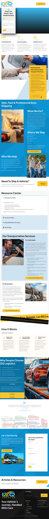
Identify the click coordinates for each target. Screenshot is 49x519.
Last (9, 19)
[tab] (24, 197)
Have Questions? (32, 453)
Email (5, 25)
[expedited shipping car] (36, 283)
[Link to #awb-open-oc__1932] (47, 3)
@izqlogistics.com (44, 506)
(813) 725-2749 (42, 502)
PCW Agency (35, 515)
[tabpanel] (24, 207)
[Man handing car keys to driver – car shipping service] (13, 239)
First (3, 19)
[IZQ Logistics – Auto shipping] (6, 1)
